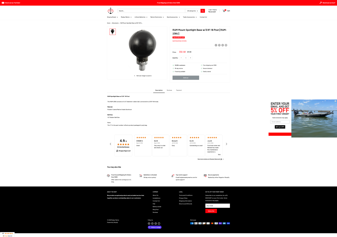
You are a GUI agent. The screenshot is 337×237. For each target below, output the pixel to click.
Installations (156, 198)
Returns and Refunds (185, 204)
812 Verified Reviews (123, 147)
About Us (155, 195)
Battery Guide (157, 206)
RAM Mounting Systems (179, 41)
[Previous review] (110, 144)
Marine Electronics (156, 17)
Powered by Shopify (112, 222)
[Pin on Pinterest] (219, 45)
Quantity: (175, 58)
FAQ (154, 204)
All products (115, 23)
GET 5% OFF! (280, 127)
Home (108, 23)
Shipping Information (185, 201)
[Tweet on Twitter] (222, 45)
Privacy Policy (183, 198)
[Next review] (226, 144)
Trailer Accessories (189, 17)
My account (212, 12)
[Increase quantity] (190, 58)
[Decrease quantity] (181, 58)
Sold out (185, 78)
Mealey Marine (125, 17)
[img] (123, 144)
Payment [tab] (179, 90)
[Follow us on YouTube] (159, 223)
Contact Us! (203, 17)
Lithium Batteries (140, 17)
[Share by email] (226, 45)
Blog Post (156, 209)
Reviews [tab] (169, 90)
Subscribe (211, 211)
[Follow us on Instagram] (152, 223)
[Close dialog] (335, 101)
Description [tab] (159, 90)
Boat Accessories (172, 17)
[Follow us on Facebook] (149, 223)
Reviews (155, 212)
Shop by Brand (111, 17)
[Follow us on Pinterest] (155, 223)
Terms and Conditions (185, 195)
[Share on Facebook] (216, 45)
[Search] (203, 11)
